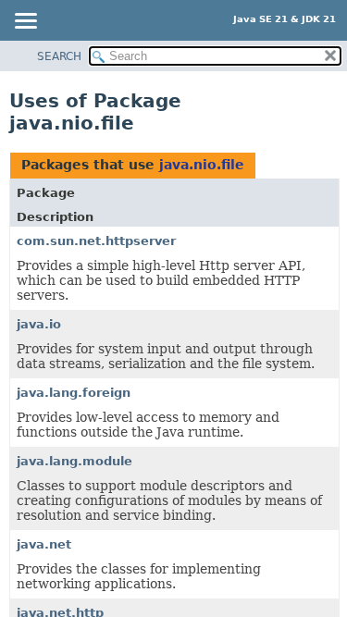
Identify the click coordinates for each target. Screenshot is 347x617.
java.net (44, 544)
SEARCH (59, 56)
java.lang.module (74, 461)
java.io (39, 324)
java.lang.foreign (73, 393)
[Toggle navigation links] (25, 22)
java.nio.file (201, 164)
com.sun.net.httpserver (96, 241)
